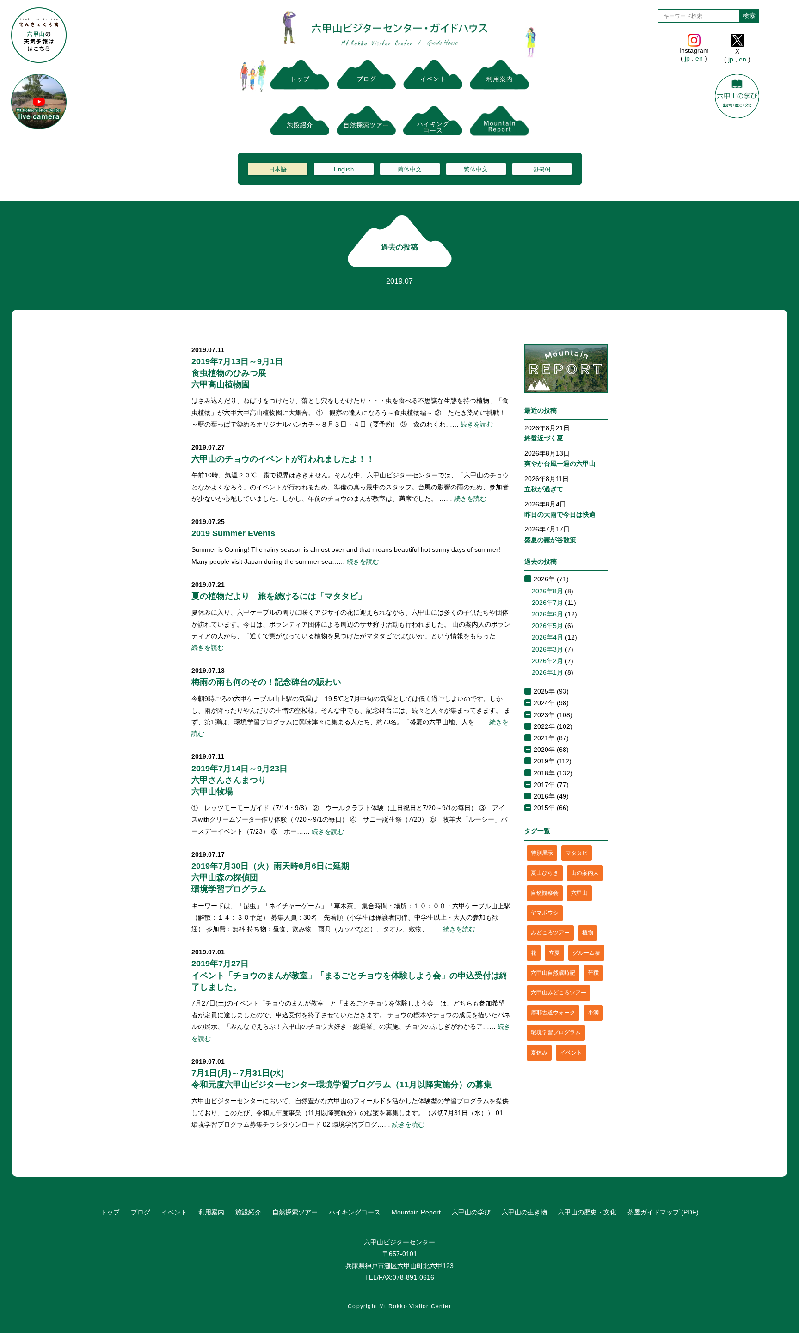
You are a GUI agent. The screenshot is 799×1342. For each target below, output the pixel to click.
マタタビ (576, 853)
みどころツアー (550, 932)
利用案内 (211, 1212)
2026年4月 (547, 637)
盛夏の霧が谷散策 (550, 539)
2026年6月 (547, 614)
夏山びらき (545, 873)
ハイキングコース (355, 1212)
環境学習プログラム (556, 1032)
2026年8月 (547, 591)
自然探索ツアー (295, 1212)
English (344, 169)
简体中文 (410, 169)
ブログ (140, 1212)
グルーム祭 (586, 953)
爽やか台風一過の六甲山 (560, 463)
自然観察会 (545, 893)
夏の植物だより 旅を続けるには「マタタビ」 (278, 596)
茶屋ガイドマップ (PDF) (663, 1212)
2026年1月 (547, 672)
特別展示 (542, 853)
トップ (110, 1212)
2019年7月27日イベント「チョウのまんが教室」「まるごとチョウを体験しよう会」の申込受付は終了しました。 (349, 975)
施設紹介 (248, 1212)
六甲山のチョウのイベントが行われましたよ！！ (283, 459)
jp (687, 58)
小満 (593, 1012)
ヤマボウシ (545, 912)
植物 (587, 932)
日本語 (278, 169)
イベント (571, 1052)
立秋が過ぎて (543, 489)
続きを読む (477, 424)
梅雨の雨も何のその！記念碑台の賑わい (266, 682)
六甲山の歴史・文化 (587, 1212)
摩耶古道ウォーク (553, 1012)
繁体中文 (476, 169)
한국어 (542, 169)
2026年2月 (547, 661)
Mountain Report (416, 1212)
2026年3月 (547, 649)
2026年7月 (547, 602)
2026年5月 (547, 625)
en (699, 58)
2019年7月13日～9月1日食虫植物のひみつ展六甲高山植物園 (237, 373)
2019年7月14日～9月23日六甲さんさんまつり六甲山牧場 (239, 780)
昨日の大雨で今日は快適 (560, 514)
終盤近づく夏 (543, 438)
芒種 (593, 973)
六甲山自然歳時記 (553, 973)
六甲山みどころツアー (558, 992)
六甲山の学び (471, 1212)
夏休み (539, 1052)
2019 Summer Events (233, 533)
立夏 (554, 953)
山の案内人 (585, 873)
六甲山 (579, 893)
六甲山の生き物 (524, 1212)
